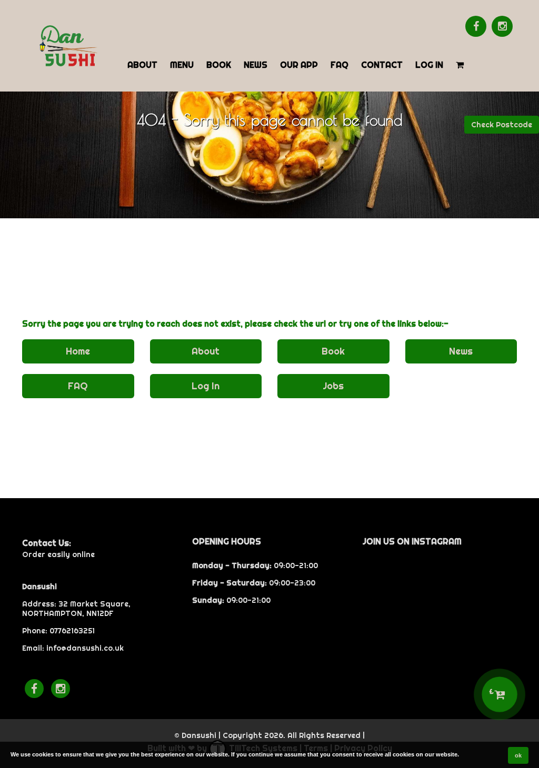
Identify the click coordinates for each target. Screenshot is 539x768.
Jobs (333, 386)
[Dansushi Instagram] (502, 26)
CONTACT (382, 64)
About (142, 64)
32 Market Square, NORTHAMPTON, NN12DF (76, 608)
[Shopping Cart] (460, 64)
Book (218, 64)
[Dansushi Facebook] (475, 26)
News (255, 64)
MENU (182, 64)
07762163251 (72, 630)
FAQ (339, 64)
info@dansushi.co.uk (85, 648)
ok (518, 755)
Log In (429, 64)
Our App (299, 64)
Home (78, 351)
